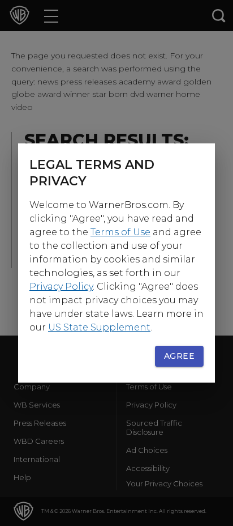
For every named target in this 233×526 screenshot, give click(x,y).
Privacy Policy (61, 286)
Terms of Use (120, 232)
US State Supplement (99, 327)
